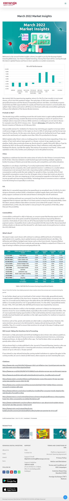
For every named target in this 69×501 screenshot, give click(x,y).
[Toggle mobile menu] (65, 3)
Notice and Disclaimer (58, 461)
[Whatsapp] (19, 472)
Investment (27, 418)
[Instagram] (7, 472)
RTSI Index (41, 123)
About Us (6, 450)
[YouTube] (11, 472)
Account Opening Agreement (56, 454)
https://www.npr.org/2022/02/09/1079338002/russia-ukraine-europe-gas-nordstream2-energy (34, 371)
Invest (5, 457)
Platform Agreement (58, 452)
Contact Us (28, 452)
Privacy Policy (61, 458)
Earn (4, 461)
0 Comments (34, 418)
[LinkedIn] (15, 472)
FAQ (25, 450)
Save (4, 453)
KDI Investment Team (9, 418)
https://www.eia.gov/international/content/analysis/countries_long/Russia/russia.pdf (31, 375)
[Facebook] (4, 472)
